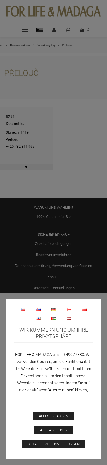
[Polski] (84, 309)
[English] (69, 309)
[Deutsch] (53, 309)
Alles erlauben (53, 416)
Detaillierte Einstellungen (54, 444)
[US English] (38, 318)
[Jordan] (53, 318)
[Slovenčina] (38, 309)
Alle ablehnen (53, 430)
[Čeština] (22, 309)
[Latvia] (69, 318)
